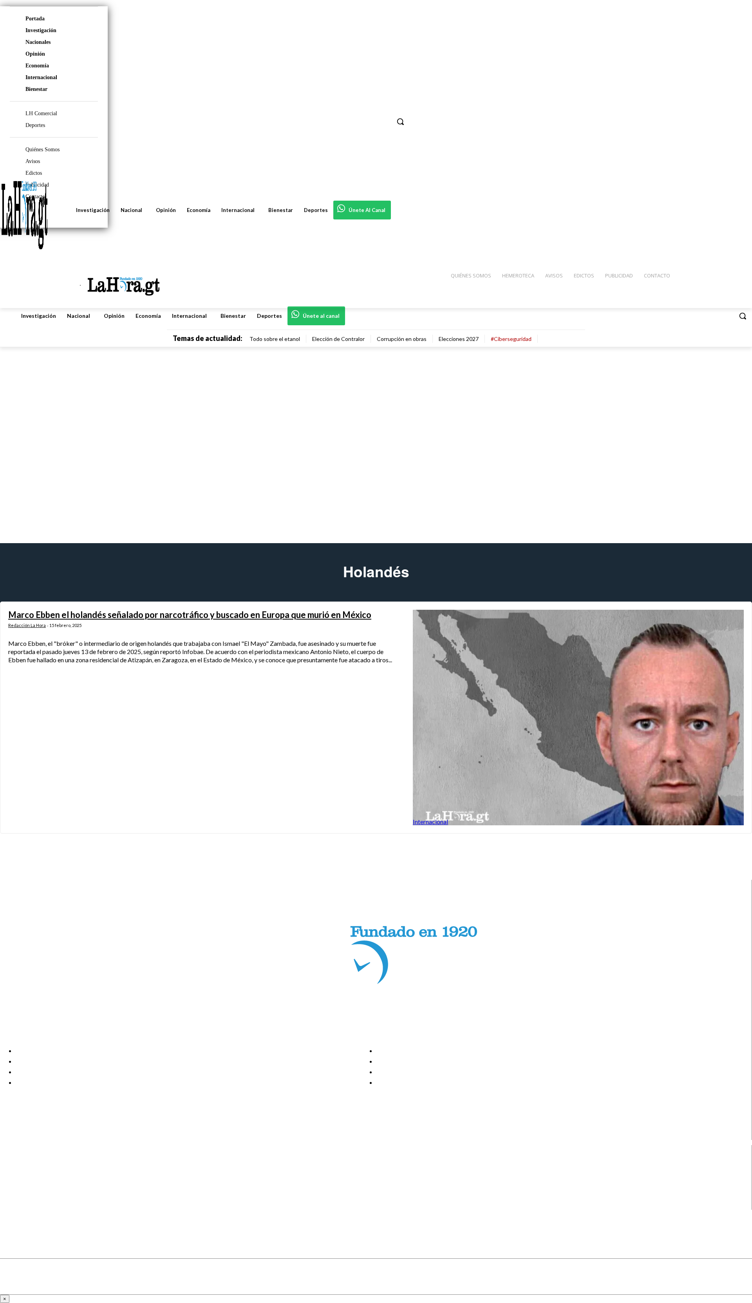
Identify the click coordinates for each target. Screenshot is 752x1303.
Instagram (37, 1174)
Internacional (41, 77)
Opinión (35, 54)
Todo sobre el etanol (274, 338)
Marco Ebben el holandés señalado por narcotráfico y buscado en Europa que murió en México (189, 614)
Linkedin (34, 1184)
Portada (35, 19)
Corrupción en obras (402, 338)
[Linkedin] (13, 1185)
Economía (37, 66)
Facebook (36, 1165)
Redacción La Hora (27, 625)
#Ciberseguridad (511, 338)
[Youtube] (13, 1204)
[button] (742, 315)
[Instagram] (13, 1175)
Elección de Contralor (338, 338)
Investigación (40, 30)
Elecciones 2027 (459, 338)
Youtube (34, 1204)
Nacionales (38, 42)
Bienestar (36, 89)
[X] (13, 1195)
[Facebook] (13, 1165)
